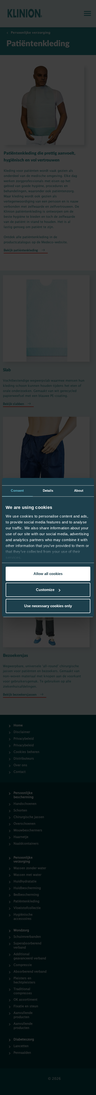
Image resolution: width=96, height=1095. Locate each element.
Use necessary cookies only (48, 606)
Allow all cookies (48, 574)
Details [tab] (48, 490)
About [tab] (78, 490)
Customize (45, 590)
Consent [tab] (17, 490)
